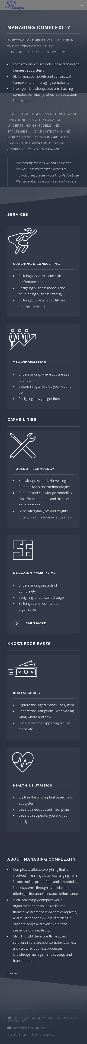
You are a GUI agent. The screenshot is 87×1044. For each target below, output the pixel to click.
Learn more (35, 623)
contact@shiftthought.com (28, 1028)
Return (12, 974)
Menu (81, 5)
